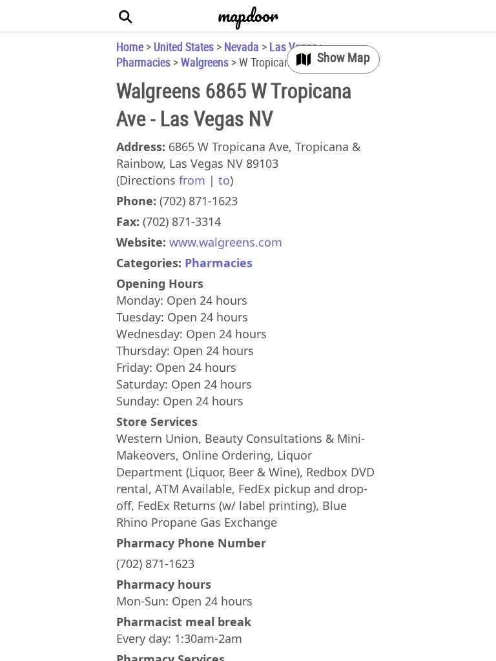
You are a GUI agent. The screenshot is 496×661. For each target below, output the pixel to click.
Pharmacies (143, 62)
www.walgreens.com (225, 242)
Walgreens (205, 62)
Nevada (241, 46)
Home (129, 46)
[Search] (126, 16)
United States (184, 46)
